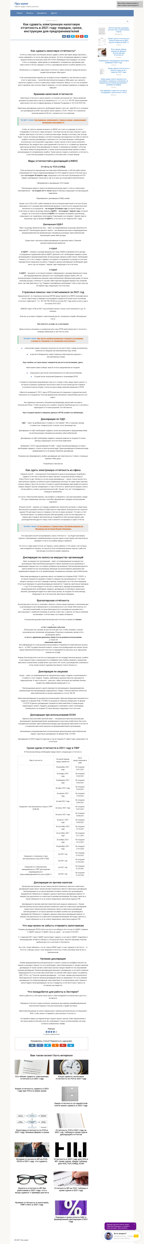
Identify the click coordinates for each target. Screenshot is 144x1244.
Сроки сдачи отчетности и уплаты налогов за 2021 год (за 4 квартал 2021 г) (118, 40)
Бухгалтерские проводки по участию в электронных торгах (118, 30)
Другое (54, 13)
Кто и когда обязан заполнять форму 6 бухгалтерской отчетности (118, 52)
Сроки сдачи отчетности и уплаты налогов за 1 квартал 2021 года (118, 70)
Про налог (21, 3)
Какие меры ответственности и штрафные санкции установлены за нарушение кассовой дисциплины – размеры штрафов (113, 82)
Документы (42, 13)
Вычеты (29, 13)
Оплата (19, 13)
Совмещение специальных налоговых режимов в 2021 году (113, 62)
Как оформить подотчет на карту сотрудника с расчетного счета (113, 91)
